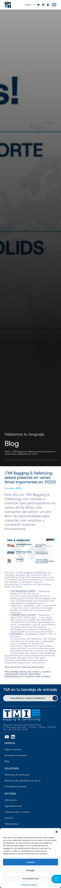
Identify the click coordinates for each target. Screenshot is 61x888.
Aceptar (30, 862)
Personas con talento (16, 755)
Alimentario (11, 800)
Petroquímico (12, 823)
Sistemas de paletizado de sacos (23, 780)
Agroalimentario (13, 806)
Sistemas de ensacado (17, 774)
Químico (9, 817)
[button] (56, 831)
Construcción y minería (17, 812)
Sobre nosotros (13, 749)
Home (7, 451)
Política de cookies (29, 884)
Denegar (30, 870)
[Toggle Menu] (54, 4)
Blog (7, 761)
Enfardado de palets (16, 786)
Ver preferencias (30, 878)
